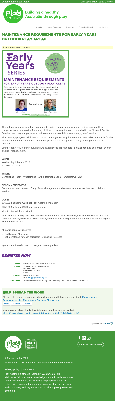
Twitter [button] (6, 304)
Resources (70, 27)
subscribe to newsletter (90, 344)
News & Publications (54, 27)
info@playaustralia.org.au (37, 278)
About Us (39, 27)
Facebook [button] (16, 304)
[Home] (36, 13)
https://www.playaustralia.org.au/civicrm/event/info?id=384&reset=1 (41, 313)
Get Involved (104, 27)
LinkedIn (27, 304)
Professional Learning (87, 27)
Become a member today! (15, 1)
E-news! (109, 1)
